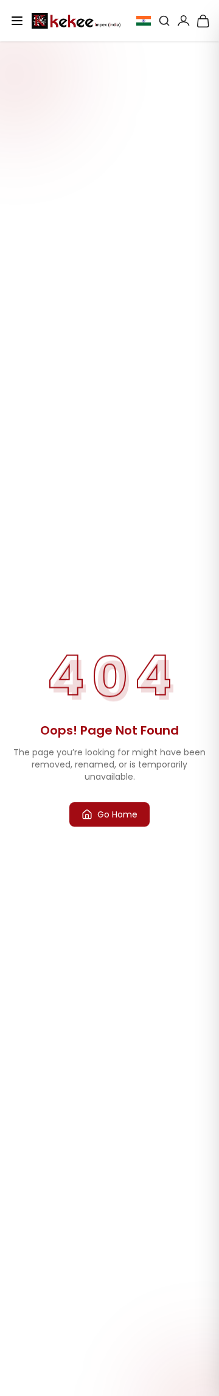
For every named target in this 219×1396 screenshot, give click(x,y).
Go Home (117, 814)
